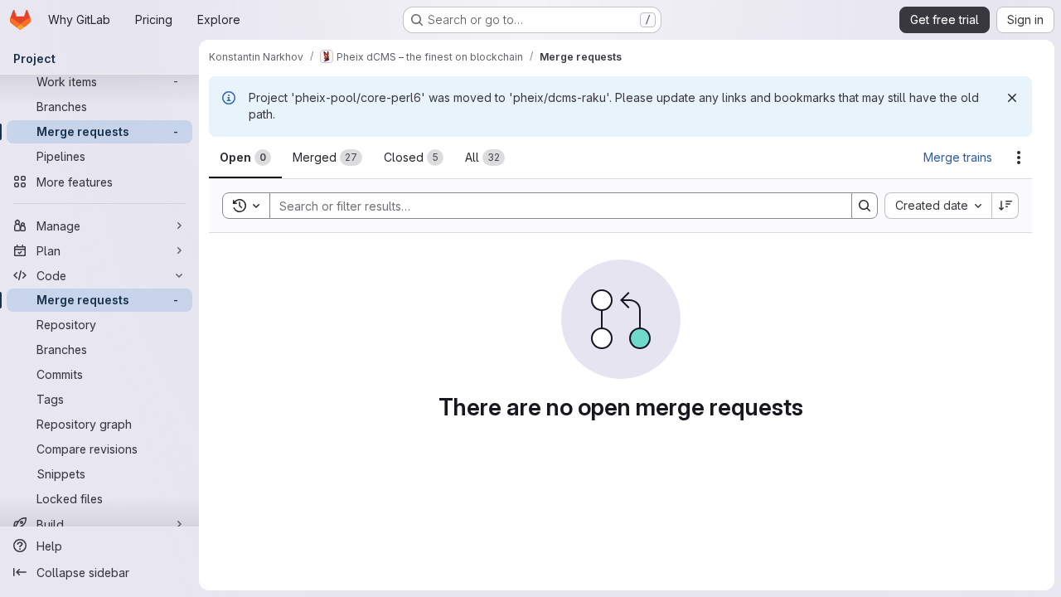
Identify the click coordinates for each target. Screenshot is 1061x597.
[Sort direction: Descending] (1005, 205)
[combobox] (937, 205)
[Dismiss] (1012, 98)
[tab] (245, 157)
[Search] (864, 205)
